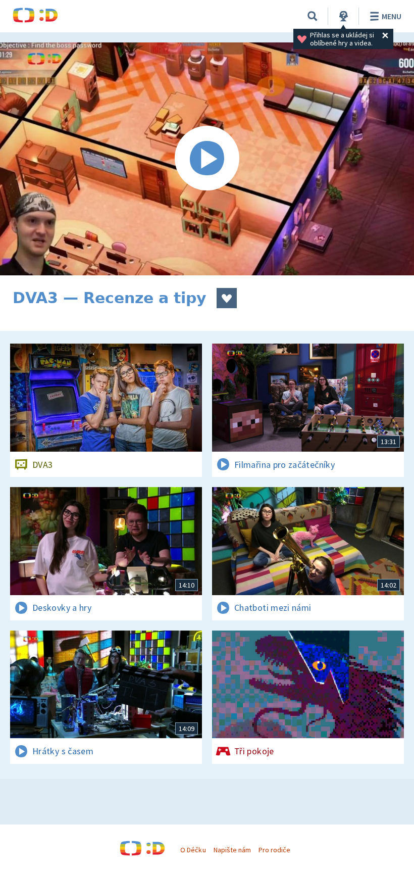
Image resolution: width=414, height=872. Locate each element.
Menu (391, 16)
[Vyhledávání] (312, 16)
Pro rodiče (274, 849)
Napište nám (232, 849)
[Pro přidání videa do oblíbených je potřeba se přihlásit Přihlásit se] (227, 298)
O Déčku (192, 849)
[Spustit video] (207, 158)
